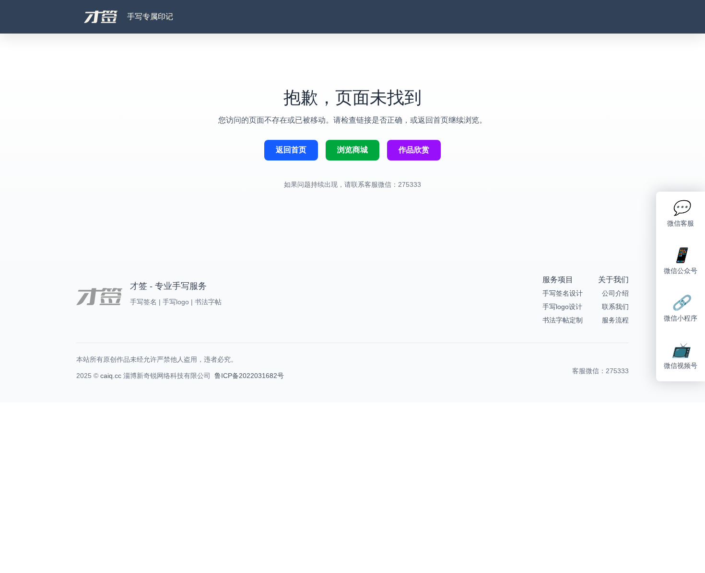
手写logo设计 (562, 306)
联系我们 (615, 306)
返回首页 (291, 150)
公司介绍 (615, 293)
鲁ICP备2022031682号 (249, 375)
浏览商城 (352, 150)
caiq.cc (110, 375)
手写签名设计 (562, 293)
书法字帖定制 (562, 320)
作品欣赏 (414, 150)
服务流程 (615, 320)
